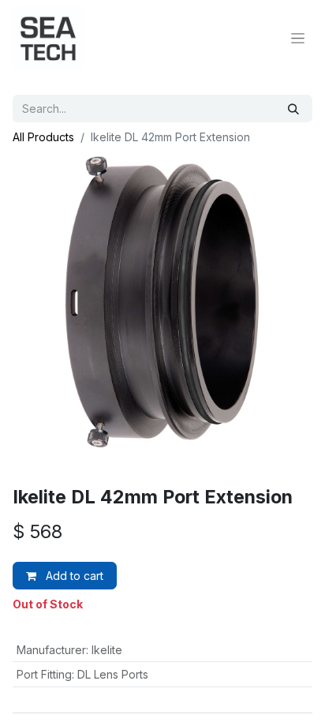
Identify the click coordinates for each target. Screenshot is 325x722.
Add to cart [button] (73, 575)
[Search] (293, 108)
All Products (43, 137)
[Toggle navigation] (297, 38)
